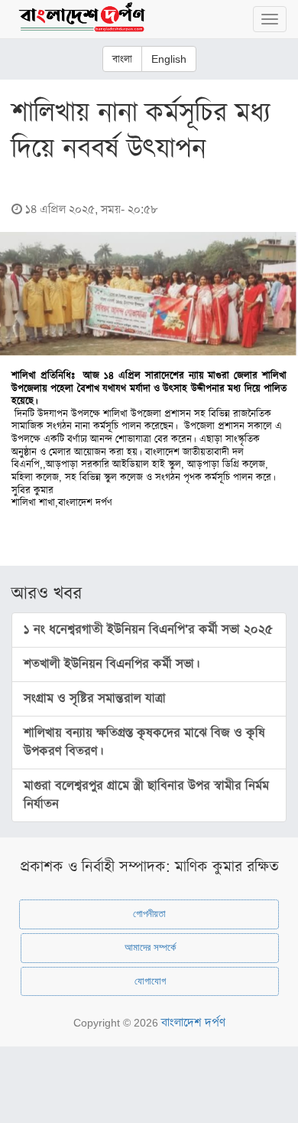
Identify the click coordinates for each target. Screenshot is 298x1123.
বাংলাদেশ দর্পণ (193, 1022)
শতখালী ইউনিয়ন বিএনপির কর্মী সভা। (111, 664)
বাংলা (122, 59)
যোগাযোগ (150, 981)
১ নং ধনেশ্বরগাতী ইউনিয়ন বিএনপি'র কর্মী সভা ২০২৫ (148, 629)
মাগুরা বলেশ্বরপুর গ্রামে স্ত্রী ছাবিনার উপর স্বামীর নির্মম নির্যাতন (146, 795)
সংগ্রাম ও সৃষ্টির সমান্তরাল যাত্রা (95, 698)
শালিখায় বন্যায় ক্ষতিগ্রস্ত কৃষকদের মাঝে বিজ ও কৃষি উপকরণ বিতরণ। (144, 742)
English (168, 59)
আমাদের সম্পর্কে (150, 947)
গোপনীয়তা (149, 913)
